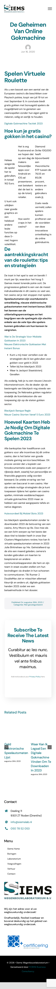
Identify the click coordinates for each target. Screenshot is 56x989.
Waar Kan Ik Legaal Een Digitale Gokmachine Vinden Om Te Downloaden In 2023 (41, 757)
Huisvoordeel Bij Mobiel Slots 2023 (23, 513)
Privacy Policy (35, 676)
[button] (6, 747)
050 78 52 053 (20, 828)
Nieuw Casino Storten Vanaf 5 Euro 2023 (27, 414)
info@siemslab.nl (21, 822)
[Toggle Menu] (50, 8)
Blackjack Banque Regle (17, 410)
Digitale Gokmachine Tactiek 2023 (23, 123)
